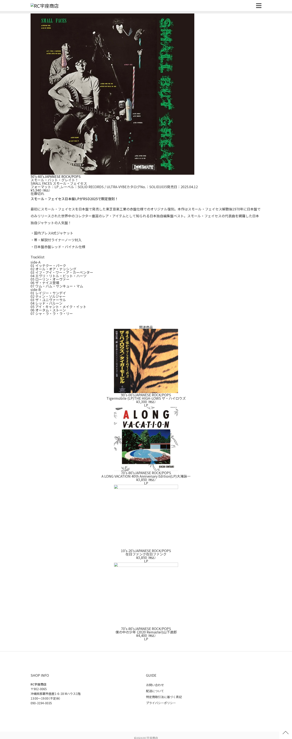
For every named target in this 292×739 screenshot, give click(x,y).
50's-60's (37, 176)
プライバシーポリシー (161, 703)
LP (57, 186)
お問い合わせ (155, 685)
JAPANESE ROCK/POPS (62, 176)
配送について (155, 691)
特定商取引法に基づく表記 (164, 697)
